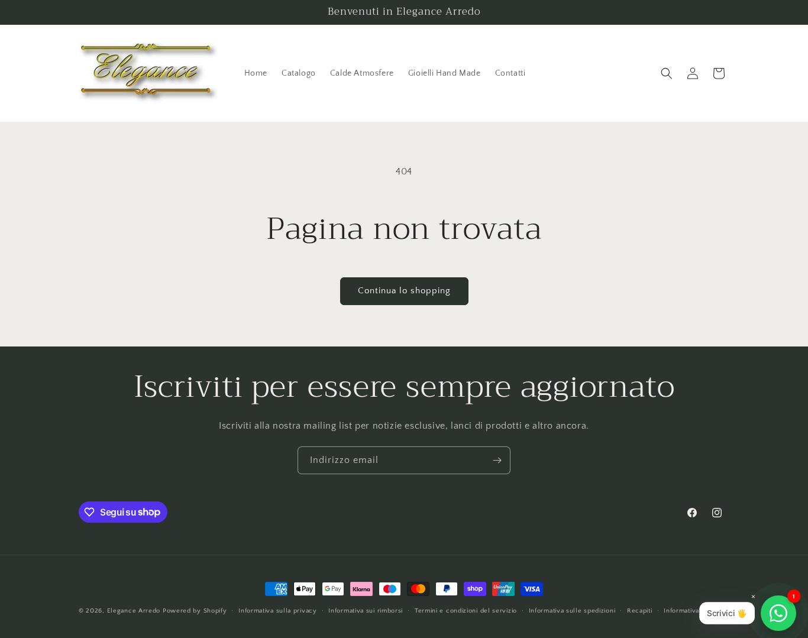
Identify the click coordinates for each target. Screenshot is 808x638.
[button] (667, 73)
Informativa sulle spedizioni (572, 610)
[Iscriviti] (497, 460)
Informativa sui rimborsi (365, 610)
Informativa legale (692, 610)
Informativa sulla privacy (277, 610)
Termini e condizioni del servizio (466, 610)
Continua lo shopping (404, 291)
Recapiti (639, 610)
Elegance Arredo (134, 610)
